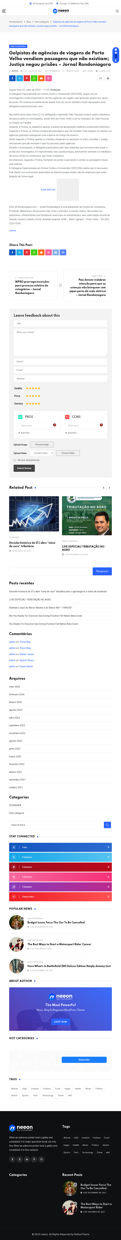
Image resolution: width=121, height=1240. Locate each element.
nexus (15, 71)
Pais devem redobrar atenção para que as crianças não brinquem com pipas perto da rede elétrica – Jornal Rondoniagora (88, 287)
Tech (35, 1095)
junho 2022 (14, 748)
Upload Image (20, 444)
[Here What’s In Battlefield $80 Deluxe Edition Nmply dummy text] (16, 966)
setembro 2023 (17, 725)
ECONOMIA (14, 537)
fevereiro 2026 (16, 694)
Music (88, 1088)
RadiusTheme (81, 1234)
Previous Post (26, 278)
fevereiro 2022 (16, 764)
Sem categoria (69, 541)
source (12, 230)
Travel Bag (25, 641)
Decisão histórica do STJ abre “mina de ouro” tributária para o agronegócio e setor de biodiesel (58, 591)
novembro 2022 (17, 733)
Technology (47, 1095)
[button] (103, 487)
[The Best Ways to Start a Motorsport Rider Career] (16, 944)
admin (12, 641)
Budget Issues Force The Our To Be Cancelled (56, 922)
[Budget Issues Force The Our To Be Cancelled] (16, 922)
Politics (99, 1088)
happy (67, 1088)
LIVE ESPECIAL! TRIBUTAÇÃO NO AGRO (30, 599)
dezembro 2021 (17, 779)
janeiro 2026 (15, 702)
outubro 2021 (16, 787)
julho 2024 (14, 717)
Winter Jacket (27, 654)
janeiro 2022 (15, 772)
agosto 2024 (15, 710)
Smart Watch (26, 666)
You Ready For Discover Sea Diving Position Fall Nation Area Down (43, 624)
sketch (14, 1095)
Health (78, 1088)
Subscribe (84, 1059)
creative (35, 1088)
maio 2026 (14, 686)
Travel (60, 1095)
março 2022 (15, 756)
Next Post (97, 276)
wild (70, 1095)
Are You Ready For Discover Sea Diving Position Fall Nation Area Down (45, 615)
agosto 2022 (15, 740)
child (24, 1088)
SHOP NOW (60, 1022)
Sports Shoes (27, 660)
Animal (14, 1088)
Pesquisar (102, 571)
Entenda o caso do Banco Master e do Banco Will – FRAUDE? (40, 607)
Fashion (47, 1088)
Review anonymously (29, 460)
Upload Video (20, 453)
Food (57, 1088)
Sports (25, 1095)
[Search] (117, 11)
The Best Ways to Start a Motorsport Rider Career (59, 944)
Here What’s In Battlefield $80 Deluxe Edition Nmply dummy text (69, 966)
